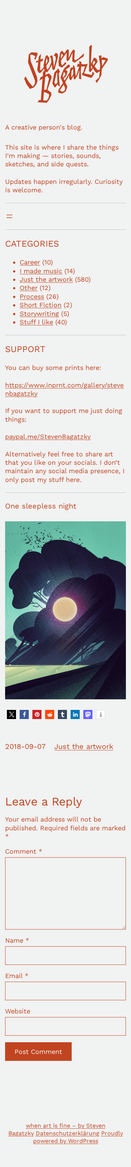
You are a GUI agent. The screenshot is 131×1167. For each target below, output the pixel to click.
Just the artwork (46, 279)
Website (17, 1011)
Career (30, 262)
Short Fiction (40, 305)
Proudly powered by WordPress (78, 1137)
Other (28, 287)
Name (17, 940)
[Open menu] (9, 216)
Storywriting (39, 313)
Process (32, 296)
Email (16, 975)
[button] (11, 714)
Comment (23, 851)
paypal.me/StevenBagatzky (48, 436)
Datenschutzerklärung (67, 1133)
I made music (41, 271)
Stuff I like (36, 322)
